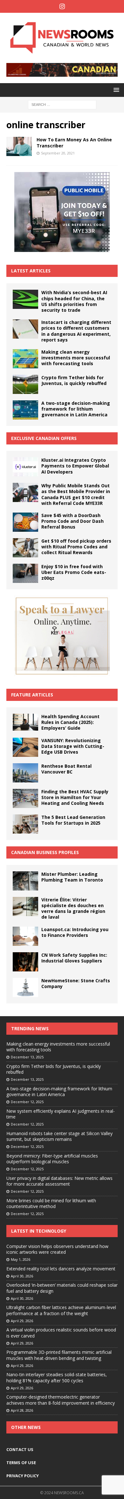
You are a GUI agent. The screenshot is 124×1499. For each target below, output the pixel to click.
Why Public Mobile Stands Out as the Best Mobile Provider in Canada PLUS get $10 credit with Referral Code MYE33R (75, 494)
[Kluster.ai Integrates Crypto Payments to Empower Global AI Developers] (25, 466)
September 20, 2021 (58, 153)
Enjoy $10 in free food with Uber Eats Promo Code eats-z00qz (73, 572)
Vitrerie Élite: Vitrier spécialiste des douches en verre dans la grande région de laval (73, 908)
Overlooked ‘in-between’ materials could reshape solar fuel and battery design (62, 1288)
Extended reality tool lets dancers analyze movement (60, 1269)
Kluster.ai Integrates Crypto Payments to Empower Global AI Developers (75, 466)
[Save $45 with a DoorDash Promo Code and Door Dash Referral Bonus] (25, 522)
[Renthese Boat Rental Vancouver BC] (25, 772)
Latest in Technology (38, 1231)
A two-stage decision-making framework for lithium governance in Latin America (75, 409)
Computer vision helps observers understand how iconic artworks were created (57, 1249)
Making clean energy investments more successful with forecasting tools (75, 357)
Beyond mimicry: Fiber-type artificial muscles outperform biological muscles (52, 1159)
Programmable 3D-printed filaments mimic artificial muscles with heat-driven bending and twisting (59, 1355)
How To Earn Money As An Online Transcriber (74, 142)
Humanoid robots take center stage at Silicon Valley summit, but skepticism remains (59, 1136)
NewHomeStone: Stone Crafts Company (75, 983)
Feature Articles (32, 695)
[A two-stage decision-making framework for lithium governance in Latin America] (25, 410)
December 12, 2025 (27, 1101)
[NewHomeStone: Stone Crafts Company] (25, 987)
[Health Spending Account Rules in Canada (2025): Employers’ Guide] (25, 722)
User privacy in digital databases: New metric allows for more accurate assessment (59, 1181)
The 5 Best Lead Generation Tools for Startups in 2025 (73, 820)
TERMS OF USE (21, 1462)
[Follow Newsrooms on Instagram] (62, 6)
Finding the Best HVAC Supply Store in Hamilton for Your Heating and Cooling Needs (74, 797)
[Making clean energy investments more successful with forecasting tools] (25, 358)
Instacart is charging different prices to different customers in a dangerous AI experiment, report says (76, 331)
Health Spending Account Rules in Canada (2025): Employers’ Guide (70, 722)
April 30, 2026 (22, 1276)
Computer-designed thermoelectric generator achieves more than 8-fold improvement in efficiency (60, 1400)
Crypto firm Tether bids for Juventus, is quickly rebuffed (74, 380)
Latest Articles (31, 271)
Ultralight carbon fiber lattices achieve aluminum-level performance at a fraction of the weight (61, 1310)
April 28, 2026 (22, 1410)
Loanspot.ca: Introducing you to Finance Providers (74, 932)
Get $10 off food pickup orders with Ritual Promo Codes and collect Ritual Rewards (76, 546)
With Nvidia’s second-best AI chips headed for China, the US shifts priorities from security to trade (74, 301)
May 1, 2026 (20, 1259)
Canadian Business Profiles (45, 852)
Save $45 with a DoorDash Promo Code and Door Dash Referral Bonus (72, 521)
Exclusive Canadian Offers (44, 438)
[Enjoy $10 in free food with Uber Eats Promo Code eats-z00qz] (25, 573)
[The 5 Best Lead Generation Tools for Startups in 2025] (25, 824)
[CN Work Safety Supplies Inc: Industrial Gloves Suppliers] (25, 961)
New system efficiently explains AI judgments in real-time (60, 1114)
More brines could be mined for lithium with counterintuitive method (51, 1203)
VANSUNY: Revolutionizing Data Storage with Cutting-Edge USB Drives (72, 746)
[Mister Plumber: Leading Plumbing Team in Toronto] (25, 881)
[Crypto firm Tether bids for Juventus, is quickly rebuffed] (25, 384)
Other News (26, 1427)
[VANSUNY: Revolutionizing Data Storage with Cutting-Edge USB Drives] (25, 747)
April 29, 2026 (22, 1320)
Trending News (30, 1028)
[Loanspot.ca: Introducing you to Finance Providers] (25, 936)
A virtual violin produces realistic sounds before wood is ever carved (61, 1332)
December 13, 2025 (27, 1057)
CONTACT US (19, 1449)
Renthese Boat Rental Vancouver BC (66, 769)
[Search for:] (62, 104)
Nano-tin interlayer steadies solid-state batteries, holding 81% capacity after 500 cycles (56, 1377)
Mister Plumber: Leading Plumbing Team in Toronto (72, 877)
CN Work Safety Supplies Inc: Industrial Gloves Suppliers (74, 958)
